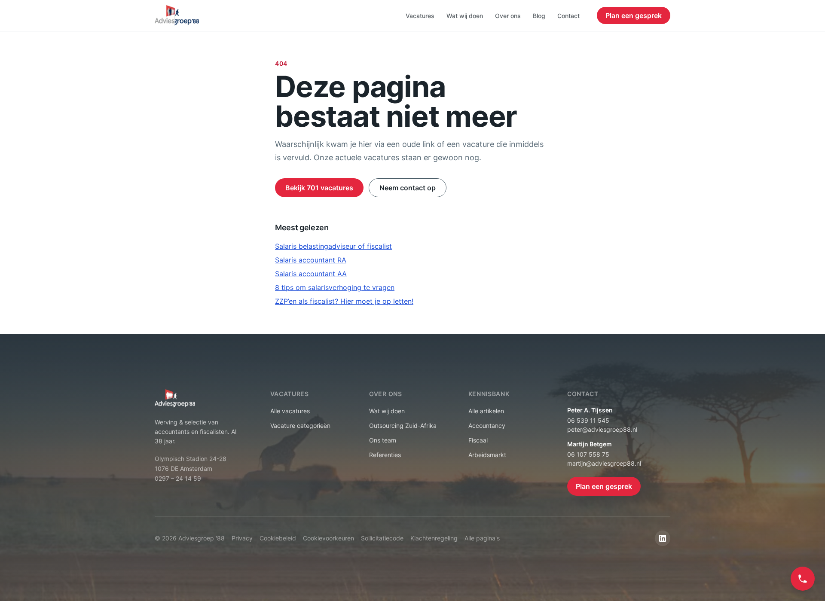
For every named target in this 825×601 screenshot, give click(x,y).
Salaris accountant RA (310, 260)
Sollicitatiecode (382, 538)
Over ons (508, 15)
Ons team (382, 440)
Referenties (385, 454)
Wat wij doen (464, 15)
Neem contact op (407, 187)
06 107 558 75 (588, 454)
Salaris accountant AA (311, 273)
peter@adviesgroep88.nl (602, 429)
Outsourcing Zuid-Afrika (403, 425)
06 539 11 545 (588, 420)
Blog (539, 15)
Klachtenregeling (434, 538)
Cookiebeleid (278, 538)
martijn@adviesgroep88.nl (604, 463)
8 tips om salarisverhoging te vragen (334, 287)
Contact (568, 15)
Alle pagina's (482, 538)
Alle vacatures (290, 411)
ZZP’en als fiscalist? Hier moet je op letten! (344, 301)
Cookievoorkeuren (328, 538)
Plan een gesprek (633, 15)
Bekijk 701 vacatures (319, 187)
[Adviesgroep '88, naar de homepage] (177, 15)
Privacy (242, 538)
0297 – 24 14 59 (178, 478)
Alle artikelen (486, 411)
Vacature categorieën (300, 425)
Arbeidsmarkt (487, 454)
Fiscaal (478, 440)
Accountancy (486, 425)
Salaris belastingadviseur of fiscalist (333, 246)
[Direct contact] (803, 579)
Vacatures (420, 15)
